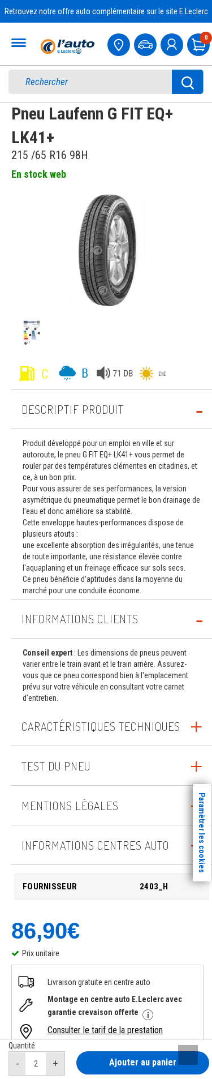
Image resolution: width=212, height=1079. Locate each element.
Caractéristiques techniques (100, 726)
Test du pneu (55, 766)
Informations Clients (80, 618)
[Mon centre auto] (119, 43)
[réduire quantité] (17, 1063)
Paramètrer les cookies (201, 833)
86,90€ (45, 930)
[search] (98, 82)
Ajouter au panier (142, 1062)
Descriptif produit (72, 409)
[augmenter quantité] (55, 1063)
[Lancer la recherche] (188, 82)
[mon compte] (173, 43)
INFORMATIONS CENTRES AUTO (95, 845)
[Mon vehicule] (146, 43)
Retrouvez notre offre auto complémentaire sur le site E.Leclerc (106, 11)
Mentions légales (70, 805)
